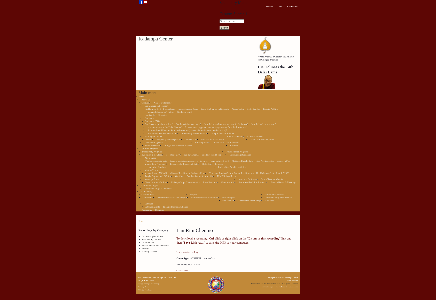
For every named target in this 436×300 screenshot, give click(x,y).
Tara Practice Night (265, 161)
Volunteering (233, 142)
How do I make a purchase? (263, 124)
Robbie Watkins (270, 109)
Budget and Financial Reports (178, 145)
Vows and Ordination (248, 179)
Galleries (270, 200)
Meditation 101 (173, 154)
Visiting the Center (153, 136)
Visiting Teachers (152, 170)
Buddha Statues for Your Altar (200, 176)
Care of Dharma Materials (272, 179)
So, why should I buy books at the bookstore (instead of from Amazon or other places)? (187, 130)
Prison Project (228, 197)
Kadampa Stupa (152, 179)
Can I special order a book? (188, 124)
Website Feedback (145, 290)
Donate (269, 6)
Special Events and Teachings (155, 245)
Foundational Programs (237, 151)
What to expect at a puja (156, 161)
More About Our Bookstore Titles (163, 133)
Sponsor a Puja (283, 161)
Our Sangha (150, 115)
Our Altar (162, 115)
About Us (146, 99)
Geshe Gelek (238, 109)
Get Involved (148, 194)
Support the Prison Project (250, 200)
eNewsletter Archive (275, 194)
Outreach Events (152, 206)
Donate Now (218, 142)
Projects (193, 194)
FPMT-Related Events (227, 176)
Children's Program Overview (158, 188)
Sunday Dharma (191, 154)
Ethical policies (202, 142)
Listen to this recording (187, 252)
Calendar (280, 6)
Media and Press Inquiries (262, 139)
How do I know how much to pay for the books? (226, 124)
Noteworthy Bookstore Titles (195, 133)
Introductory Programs (152, 151)
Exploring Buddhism (157, 167)
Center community (235, 136)
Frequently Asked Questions (169, 139)
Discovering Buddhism (240, 154)
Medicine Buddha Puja (242, 161)
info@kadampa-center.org (148, 284)
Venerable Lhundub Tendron (161, 112)
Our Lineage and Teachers (156, 106)
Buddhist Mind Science (212, 154)
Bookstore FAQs (152, 121)
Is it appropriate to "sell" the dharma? (165, 127)
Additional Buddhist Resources (253, 182)
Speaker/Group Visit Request (279, 197)
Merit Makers (148, 197)
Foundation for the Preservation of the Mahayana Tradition (274, 284)
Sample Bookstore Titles (222, 133)
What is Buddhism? (162, 102)
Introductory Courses (151, 239)
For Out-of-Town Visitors (212, 139)
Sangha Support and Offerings (158, 176)
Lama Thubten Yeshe (188, 109)
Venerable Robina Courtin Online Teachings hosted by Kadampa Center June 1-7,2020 (249, 173)
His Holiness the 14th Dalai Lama (160, 109)
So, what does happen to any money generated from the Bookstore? (216, 127)
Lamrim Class (148, 242)
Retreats (219, 164)
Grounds (234, 145)
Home (141, 96)
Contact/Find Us (255, 136)
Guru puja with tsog (220, 161)
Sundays (145, 248)
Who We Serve (228, 200)
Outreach (149, 203)
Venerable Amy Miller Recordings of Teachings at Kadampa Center (175, 173)
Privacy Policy (144, 287)
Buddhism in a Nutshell (152, 154)
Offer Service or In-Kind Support (172, 197)
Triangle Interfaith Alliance (175, 206)
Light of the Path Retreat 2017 (232, 167)
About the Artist (228, 182)
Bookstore (149, 118)
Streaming (160, 210)
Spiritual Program (150, 148)
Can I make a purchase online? (159, 124)
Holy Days (207, 164)
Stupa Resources (210, 182)
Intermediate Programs (155, 164)
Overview (146, 102)
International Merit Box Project (204, 197)
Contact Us (292, 6)
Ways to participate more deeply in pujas (188, 161)
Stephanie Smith (184, 112)
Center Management (154, 142)
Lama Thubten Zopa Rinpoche (215, 109)
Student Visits (191, 139)
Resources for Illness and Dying (184, 164)
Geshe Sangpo (253, 109)
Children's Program (150, 185)
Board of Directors (153, 145)
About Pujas (150, 158)
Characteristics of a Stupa (156, 182)
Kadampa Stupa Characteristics (185, 182)
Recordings (147, 210)
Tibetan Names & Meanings (283, 182)
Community (147, 191)
